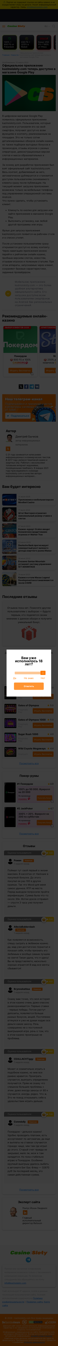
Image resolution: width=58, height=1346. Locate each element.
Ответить (29, 686)
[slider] (43, 673)
